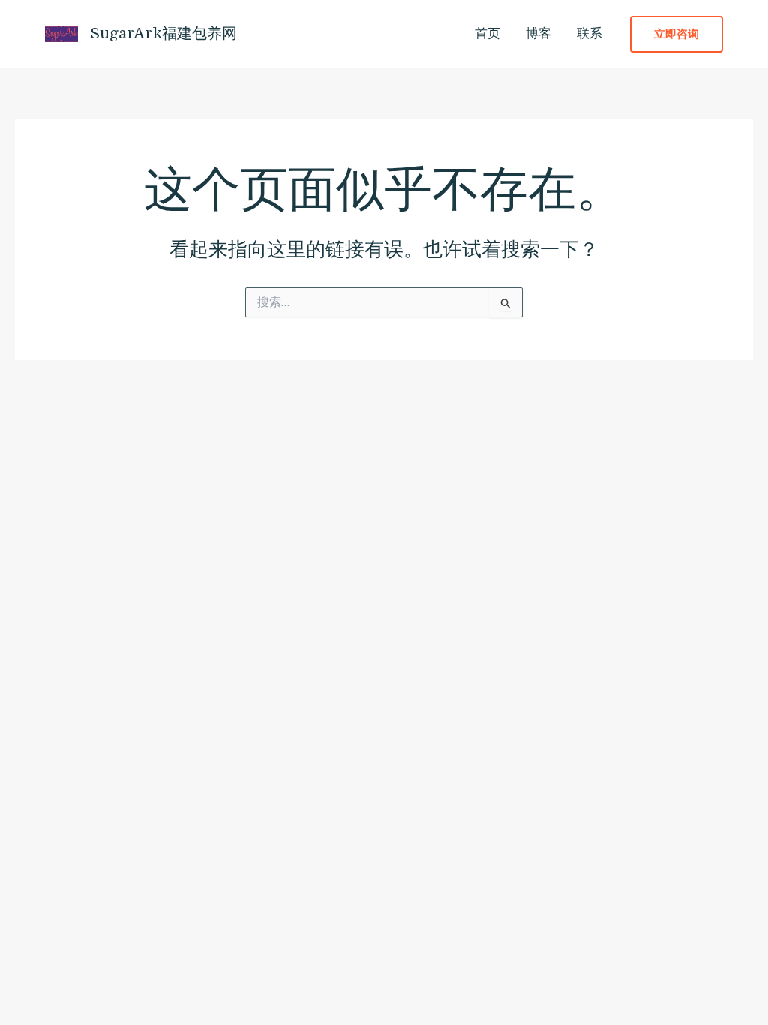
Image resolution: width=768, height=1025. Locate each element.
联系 (589, 33)
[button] (676, 34)
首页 (487, 33)
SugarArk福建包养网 (164, 33)
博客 (538, 33)
